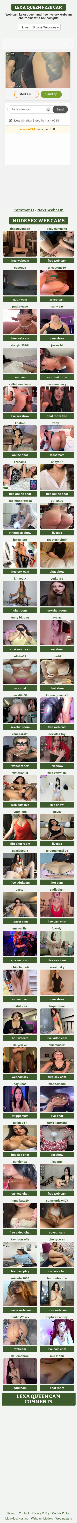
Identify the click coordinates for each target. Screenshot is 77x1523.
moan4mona (57, 1084)
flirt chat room (20, 843)
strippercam (20, 1116)
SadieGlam (57, 889)
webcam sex (20, 766)
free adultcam (20, 882)
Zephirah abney (57, 1317)
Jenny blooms (20, 617)
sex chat (20, 688)
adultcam (20, 1388)
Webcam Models (42, 1518)
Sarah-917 (20, 1123)
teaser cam (20, 921)
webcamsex (20, 1077)
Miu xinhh (57, 1356)
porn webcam (57, 1310)
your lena (20, 812)
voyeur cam (57, 1232)
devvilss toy (57, 734)
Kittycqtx (20, 578)
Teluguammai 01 (57, 850)
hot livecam (20, 1038)
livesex (57, 533)
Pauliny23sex (20, 1317)
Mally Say (57, 306)
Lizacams (20, 462)
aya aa (57, 617)
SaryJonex (20, 1161)
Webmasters (63, 1518)
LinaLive (20, 423)
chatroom (20, 610)
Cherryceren (57, 1239)
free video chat (20, 1232)
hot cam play (20, 1271)
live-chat (57, 1116)
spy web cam (20, 960)
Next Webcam (50, 210)
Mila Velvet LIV (57, 773)
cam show (57, 338)
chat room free (57, 416)
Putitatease (20, 306)
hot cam (57, 882)
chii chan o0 (20, 967)
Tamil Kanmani (57, 1123)
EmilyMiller (20, 928)
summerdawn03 (57, 1200)
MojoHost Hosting (16, 1518)
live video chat (57, 1038)
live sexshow (20, 416)
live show (57, 805)
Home (25, 27)
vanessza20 (20, 734)
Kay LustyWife (20, 1239)
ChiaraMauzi (57, 1045)
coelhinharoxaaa (20, 501)
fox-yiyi (57, 928)
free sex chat (20, 1154)
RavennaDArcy (57, 384)
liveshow (57, 766)
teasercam (57, 299)
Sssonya (20, 267)
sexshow (57, 649)
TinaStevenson (20, 228)
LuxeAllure (20, 539)
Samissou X (20, 850)
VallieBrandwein (20, 384)
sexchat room (57, 610)
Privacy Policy (40, 1513)
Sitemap (11, 1513)
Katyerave (20, 1045)
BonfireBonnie (57, 1278)
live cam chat (57, 921)
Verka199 (57, 578)
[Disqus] (38, 1459)
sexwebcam (20, 999)
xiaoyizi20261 (20, 345)
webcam (20, 1349)
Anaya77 (57, 462)
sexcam (20, 377)
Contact (24, 1513)
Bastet (20, 889)
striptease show (20, 533)
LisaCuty (57, 1161)
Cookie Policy (61, 1513)
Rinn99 (57, 656)
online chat (20, 455)
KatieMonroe (20, 1356)
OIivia (57, 812)
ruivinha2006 (20, 1278)
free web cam (57, 260)
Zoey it (57, 423)
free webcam (20, 260)
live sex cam (57, 960)
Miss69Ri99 (20, 695)
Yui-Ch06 (57, 501)
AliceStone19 (57, 267)
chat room (57, 1388)
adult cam (20, 299)
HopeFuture (57, 1006)
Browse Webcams (45, 27)
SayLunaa (20, 1084)
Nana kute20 (20, 1200)
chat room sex (20, 649)
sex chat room (57, 377)
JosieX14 (57, 345)
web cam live (20, 805)
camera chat (20, 1193)
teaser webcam (20, 1310)
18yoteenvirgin (57, 539)
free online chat (20, 494)
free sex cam (20, 571)
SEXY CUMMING (57, 228)
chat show (57, 571)
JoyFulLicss (20, 1006)
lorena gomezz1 (57, 695)
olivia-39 (20, 656)
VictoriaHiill (20, 773)
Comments (24, 210)
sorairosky (57, 967)
